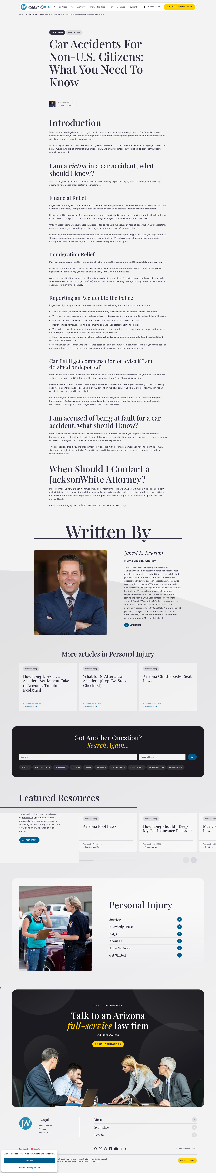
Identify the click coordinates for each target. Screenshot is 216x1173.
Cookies (21, 1167)
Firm (111, 7)
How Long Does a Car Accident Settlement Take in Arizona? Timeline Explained (46, 683)
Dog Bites (76, 767)
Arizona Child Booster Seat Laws (167, 678)
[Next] (193, 860)
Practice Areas (60, 7)
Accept (29, 1160)
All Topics (25, 767)
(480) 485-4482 (153, 7)
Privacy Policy (33, 1167)
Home (21, 14)
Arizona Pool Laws (99, 826)
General (88, 767)
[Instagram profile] (105, 1148)
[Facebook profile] (95, 1148)
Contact (121, 7)
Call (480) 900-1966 (108, 1035)
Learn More (135, 625)
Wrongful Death (175, 767)
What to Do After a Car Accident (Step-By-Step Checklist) (104, 680)
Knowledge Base (97, 7)
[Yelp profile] (121, 1148)
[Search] (192, 757)
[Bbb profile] (125, 1148)
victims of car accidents (96, 205)
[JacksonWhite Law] (35, 7)
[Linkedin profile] (110, 1148)
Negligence (101, 767)
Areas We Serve (78, 7)
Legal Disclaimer (45, 1125)
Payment (133, 7)
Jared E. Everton (67, 105)
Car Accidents (57, 14)
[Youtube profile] (116, 1148)
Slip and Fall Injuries (156, 767)
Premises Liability (118, 767)
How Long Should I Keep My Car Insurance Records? (167, 828)
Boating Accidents (42, 767)
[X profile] (100, 1148)
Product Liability (136, 767)
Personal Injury (45, 14)
